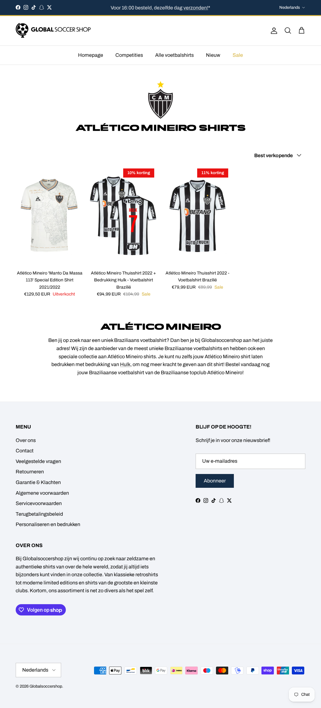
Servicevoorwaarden (39, 503)
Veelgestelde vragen (38, 461)
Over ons (26, 440)
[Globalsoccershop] (53, 31)
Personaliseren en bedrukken (48, 524)
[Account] (273, 31)
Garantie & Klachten (38, 482)
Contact (25, 450)
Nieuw (213, 55)
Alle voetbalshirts (174, 55)
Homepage (90, 55)
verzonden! (195, 7)
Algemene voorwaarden (42, 493)
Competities (129, 55)
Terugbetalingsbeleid (39, 514)
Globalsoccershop (45, 686)
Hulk (125, 364)
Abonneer (215, 480)
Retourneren (30, 471)
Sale (238, 55)
